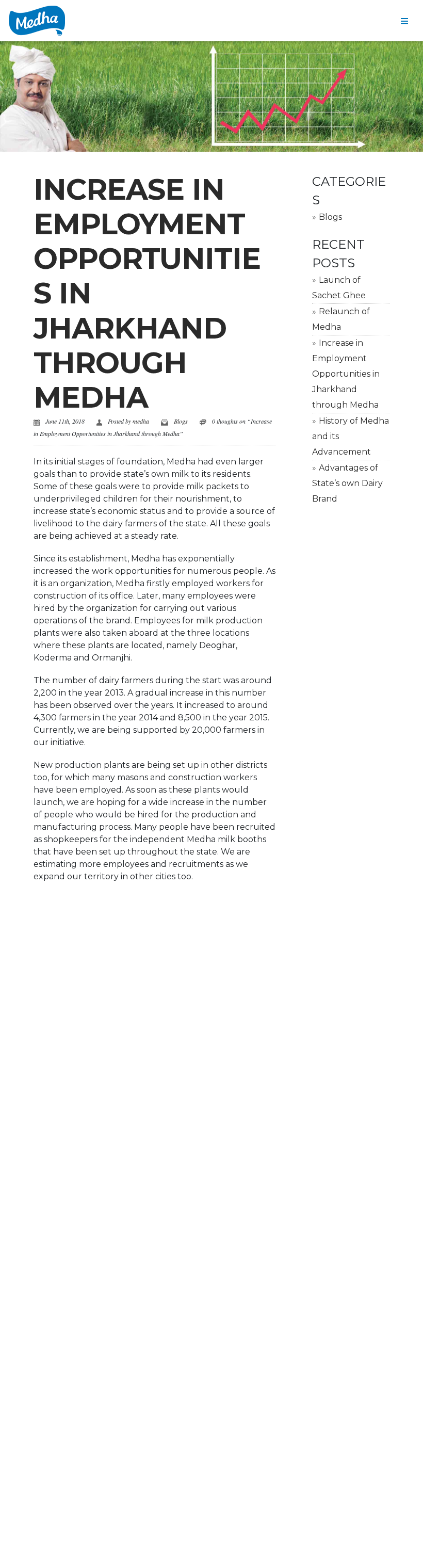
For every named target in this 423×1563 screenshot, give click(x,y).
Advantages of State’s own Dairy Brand (347, 483)
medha (141, 421)
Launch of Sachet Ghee (339, 287)
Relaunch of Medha (341, 319)
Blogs (181, 421)
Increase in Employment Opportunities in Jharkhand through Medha (346, 374)
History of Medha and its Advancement (350, 436)
